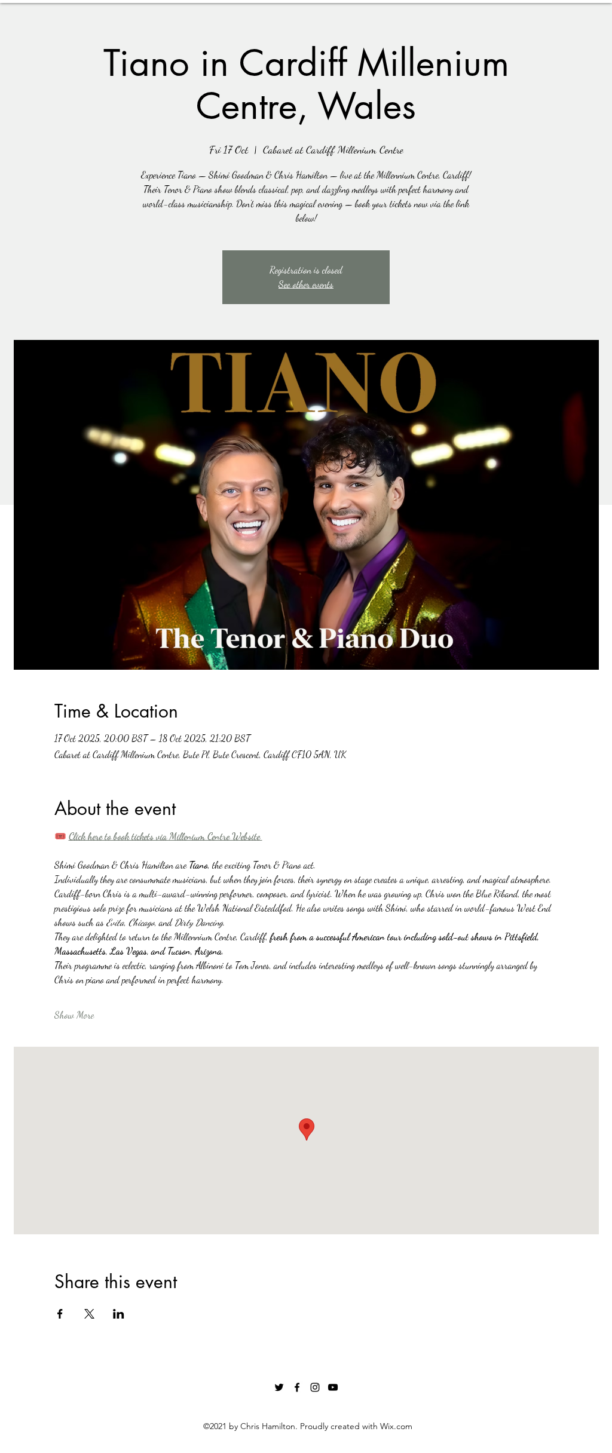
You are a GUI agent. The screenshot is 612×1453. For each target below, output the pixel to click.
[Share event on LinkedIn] (118, 1314)
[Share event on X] (89, 1314)
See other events (306, 284)
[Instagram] (315, 1387)
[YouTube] (333, 1387)
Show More (74, 1014)
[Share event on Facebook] (60, 1314)
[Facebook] (297, 1387)
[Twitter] (279, 1387)
